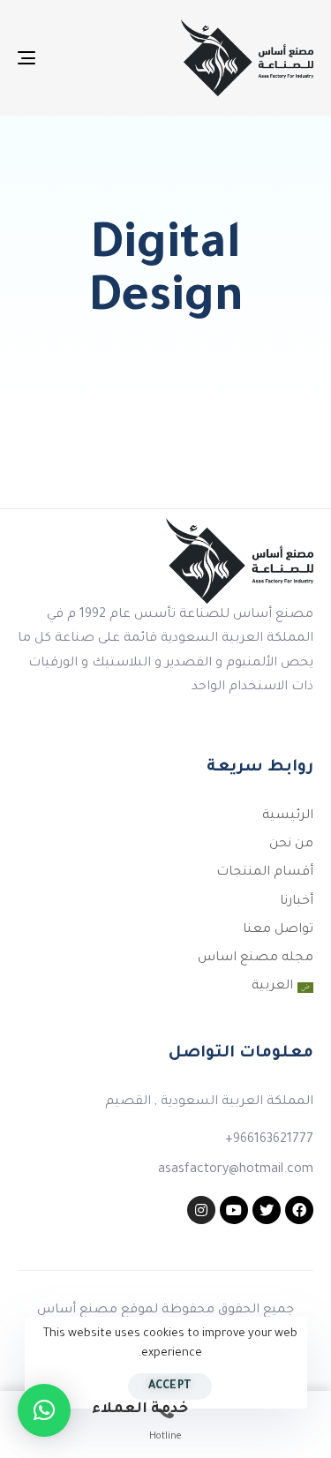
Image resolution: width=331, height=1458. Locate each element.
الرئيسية (287, 816)
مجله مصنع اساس (255, 958)
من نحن (291, 845)
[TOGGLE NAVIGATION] (67, 58)
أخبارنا (296, 902)
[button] (44, 1410)
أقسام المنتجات (264, 873)
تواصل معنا (278, 930)
